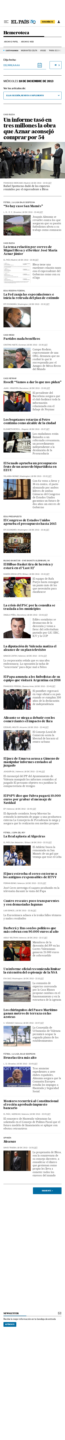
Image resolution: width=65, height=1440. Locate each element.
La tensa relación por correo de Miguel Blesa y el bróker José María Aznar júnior (30, 251)
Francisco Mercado (13, 183)
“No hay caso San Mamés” (23, 206)
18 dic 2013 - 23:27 (39, 429)
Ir (56, 65)
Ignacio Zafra (10, 656)
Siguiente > (47, 1190)
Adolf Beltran (10, 938)
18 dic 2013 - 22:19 (26, 911)
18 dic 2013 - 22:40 (25, 809)
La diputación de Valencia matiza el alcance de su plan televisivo (29, 648)
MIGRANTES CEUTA (29, 50)
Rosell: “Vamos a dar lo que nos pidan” (32, 382)
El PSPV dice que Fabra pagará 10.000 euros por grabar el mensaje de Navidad (32, 799)
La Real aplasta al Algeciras (24, 836)
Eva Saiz (7, 978)
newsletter (11, 1313)
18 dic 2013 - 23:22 (41, 476)
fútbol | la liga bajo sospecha (19, 202)
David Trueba (9, 1148)
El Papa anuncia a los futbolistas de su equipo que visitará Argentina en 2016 (32, 679)
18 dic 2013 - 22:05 (27, 1064)
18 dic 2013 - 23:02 (37, 615)
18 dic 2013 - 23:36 (28, 260)
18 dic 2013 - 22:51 (37, 656)
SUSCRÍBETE (47, 22)
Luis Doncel (9, 911)
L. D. (5, 212)
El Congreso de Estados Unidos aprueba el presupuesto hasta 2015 (29, 522)
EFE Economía (10, 304)
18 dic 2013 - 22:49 (45, 686)
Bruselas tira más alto (20, 1057)
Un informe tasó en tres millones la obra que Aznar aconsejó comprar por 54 (29, 128)
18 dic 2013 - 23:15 (39, 574)
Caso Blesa (9, 243)
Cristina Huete (10, 345)
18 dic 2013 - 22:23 (41, 842)
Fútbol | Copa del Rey (14, 833)
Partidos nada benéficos (21, 339)
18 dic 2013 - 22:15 (34, 978)
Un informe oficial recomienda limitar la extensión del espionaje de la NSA (32, 971)
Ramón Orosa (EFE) (12, 574)
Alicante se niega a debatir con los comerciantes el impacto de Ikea (29, 720)
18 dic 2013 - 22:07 (33, 1023)
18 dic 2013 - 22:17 (37, 938)
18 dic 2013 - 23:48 (32, 212)
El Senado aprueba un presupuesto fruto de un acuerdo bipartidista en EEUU (30, 467)
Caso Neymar (9, 378)
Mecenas (9, 1141)
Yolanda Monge (11, 476)
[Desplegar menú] (6, 22)
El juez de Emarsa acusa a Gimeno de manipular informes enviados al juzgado (31, 762)
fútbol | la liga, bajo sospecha (19, 1054)
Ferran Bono (9, 883)
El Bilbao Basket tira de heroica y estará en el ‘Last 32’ (28, 566)
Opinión (7, 1138)
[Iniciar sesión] (59, 22)
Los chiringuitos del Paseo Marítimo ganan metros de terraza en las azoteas (30, 1014)
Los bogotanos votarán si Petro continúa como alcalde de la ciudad (29, 421)
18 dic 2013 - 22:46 (38, 727)
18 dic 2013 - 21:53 (27, 1148)
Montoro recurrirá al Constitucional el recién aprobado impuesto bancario (30, 1105)
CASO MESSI (8, 335)
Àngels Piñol (9, 615)
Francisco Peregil (12, 686)
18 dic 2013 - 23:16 (39, 530)
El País (6, 260)
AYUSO (43, 50)
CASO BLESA (9, 115)
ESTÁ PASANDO (12, 50)
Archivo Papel (11, 42)
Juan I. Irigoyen (10, 388)
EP (4, 809)
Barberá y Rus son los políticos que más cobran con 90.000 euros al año (31, 930)
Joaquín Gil (9, 771)
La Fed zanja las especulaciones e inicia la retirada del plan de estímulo (31, 296)
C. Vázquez (8, 1023)
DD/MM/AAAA (11, 65)
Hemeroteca (16, 33)
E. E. (11, 212)
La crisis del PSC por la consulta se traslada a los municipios (29, 607)
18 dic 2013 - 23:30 (37, 345)
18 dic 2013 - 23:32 (39, 304)
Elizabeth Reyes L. (12, 429)
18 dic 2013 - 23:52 (41, 183)
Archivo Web (27, 42)
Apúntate (10, 1324)
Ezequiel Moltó (11, 727)
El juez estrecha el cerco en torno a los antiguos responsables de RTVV (30, 876)
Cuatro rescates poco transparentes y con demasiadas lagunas (31, 903)
